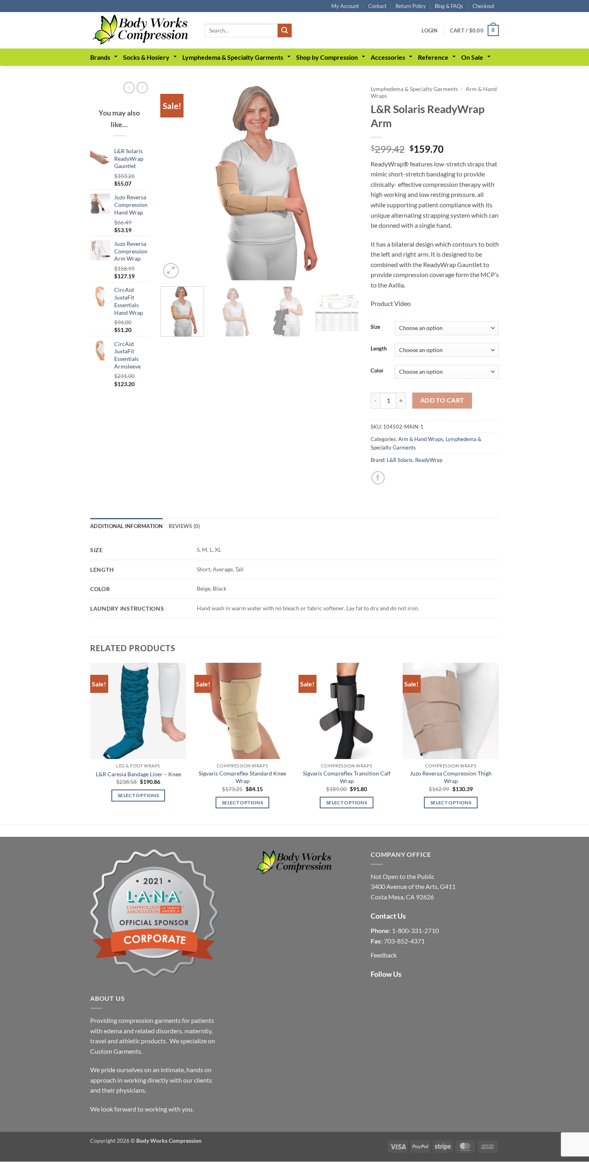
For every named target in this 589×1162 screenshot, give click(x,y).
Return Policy (410, 6)
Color (377, 371)
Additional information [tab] (126, 526)
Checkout (483, 6)
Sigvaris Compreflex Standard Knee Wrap (242, 777)
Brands (100, 57)
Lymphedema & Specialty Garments (232, 57)
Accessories (388, 57)
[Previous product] (142, 87)
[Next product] (129, 87)
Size (375, 327)
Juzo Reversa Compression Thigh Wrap (451, 777)
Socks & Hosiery (146, 57)
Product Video (391, 303)
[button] (430, 30)
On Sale (472, 57)
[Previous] (174, 181)
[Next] (344, 181)
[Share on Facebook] (378, 477)
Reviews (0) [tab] (184, 526)
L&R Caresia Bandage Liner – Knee (138, 774)
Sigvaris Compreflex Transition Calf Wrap (347, 777)
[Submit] (284, 30)
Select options (138, 795)
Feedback (384, 955)
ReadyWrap (428, 460)
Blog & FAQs (449, 6)
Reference (433, 57)
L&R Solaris (400, 460)
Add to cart (442, 400)
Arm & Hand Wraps (420, 439)
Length (379, 349)
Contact (377, 6)
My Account (345, 6)
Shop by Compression (327, 57)
